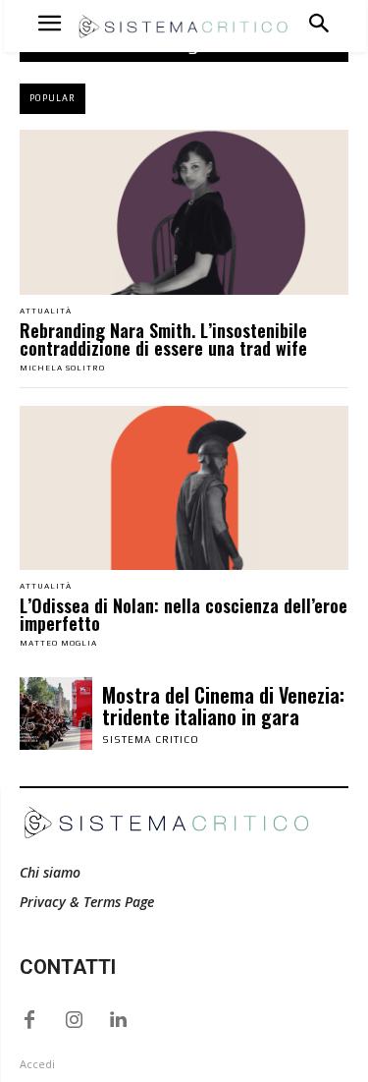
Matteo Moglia (58, 643)
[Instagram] (73, 1020)
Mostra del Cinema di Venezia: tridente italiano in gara (223, 705)
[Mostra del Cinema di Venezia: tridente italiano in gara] (56, 713)
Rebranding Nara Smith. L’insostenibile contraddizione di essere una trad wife (163, 339)
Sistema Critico (150, 739)
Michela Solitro (62, 368)
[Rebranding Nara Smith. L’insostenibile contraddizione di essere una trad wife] (184, 212)
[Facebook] (29, 1020)
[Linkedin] (118, 1020)
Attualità (46, 311)
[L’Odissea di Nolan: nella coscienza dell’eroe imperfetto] (184, 488)
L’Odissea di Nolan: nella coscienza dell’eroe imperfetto (183, 614)
